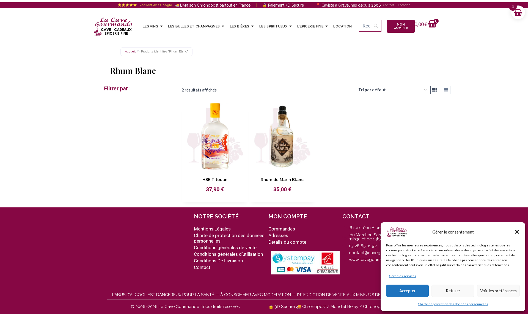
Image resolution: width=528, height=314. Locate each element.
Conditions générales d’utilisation (228, 254)
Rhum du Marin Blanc (282, 179)
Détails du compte (287, 242)
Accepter (407, 290)
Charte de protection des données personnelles (453, 304)
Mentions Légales (212, 229)
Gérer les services (402, 276)
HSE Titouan (214, 179)
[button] (517, 232)
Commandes (281, 229)
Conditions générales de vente (225, 247)
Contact (388, 5)
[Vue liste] (446, 90)
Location (404, 5)
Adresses (278, 235)
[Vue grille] (434, 90)
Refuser (453, 290)
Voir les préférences (498, 290)
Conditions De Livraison (218, 260)
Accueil (130, 51)
